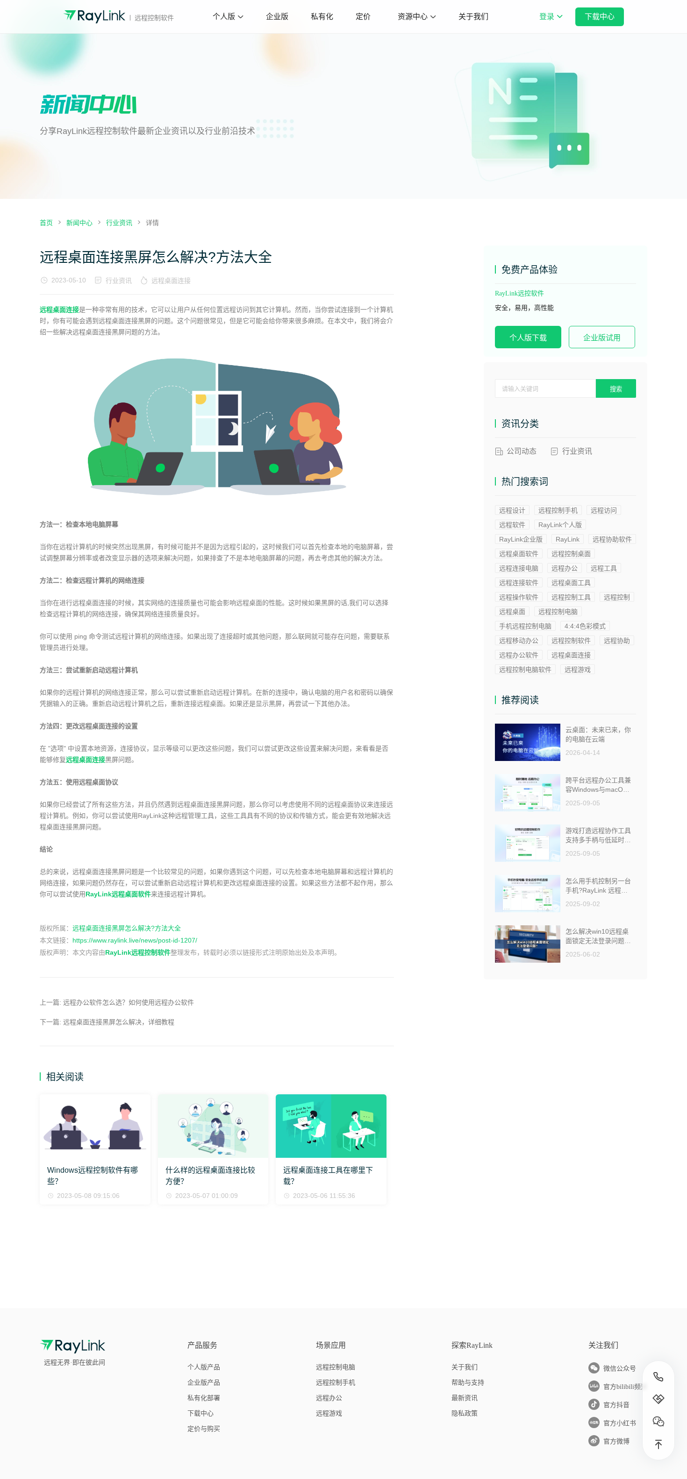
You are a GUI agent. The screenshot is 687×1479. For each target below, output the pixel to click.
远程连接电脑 (518, 568)
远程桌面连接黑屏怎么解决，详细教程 (118, 1022)
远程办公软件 (518, 655)
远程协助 (617, 640)
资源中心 (413, 17)
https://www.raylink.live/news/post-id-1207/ (134, 940)
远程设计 (512, 510)
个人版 (224, 17)
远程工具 (604, 568)
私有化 (322, 17)
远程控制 (617, 597)
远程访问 (604, 510)
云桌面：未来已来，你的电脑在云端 (598, 734)
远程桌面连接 (171, 280)
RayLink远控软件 (519, 293)
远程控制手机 (558, 510)
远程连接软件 (518, 582)
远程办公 (564, 568)
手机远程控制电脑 (525, 626)
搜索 (616, 389)
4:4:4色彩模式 (585, 626)
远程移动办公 (518, 640)
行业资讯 (119, 280)
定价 (363, 17)
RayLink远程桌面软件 (118, 894)
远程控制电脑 (558, 611)
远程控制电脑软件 (525, 669)
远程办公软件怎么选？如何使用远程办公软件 (128, 1002)
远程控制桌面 (571, 553)
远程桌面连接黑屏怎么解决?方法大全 (126, 928)
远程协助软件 (612, 539)
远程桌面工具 (571, 582)
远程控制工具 (571, 597)
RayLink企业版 (521, 539)
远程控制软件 (571, 640)
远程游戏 (578, 669)
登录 (550, 23)
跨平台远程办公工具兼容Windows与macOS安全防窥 (598, 785)
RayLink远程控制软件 (138, 952)
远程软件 (512, 524)
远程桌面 (512, 611)
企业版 (277, 17)
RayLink (568, 539)
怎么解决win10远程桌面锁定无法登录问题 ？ (597, 936)
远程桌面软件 (518, 553)
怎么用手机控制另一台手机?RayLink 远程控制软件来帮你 (598, 885)
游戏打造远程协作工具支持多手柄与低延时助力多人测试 (598, 835)
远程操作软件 (518, 597)
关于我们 (473, 17)
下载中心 (600, 17)
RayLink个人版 (560, 524)
